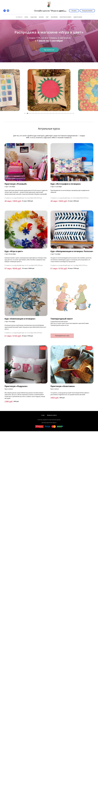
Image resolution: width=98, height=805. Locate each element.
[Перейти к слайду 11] (39, 113)
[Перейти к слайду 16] (47, 113)
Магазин (41, 17)
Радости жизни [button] (78, 17)
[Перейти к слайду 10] (38, 113)
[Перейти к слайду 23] (58, 113)
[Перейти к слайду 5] (30, 113)
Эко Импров (54, 17)
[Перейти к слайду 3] (27, 113)
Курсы (26, 17)
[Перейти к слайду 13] (42, 113)
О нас (42, 415)
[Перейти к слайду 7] (33, 113)
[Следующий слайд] (94, 90)
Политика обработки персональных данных (49, 419)
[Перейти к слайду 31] (70, 113)
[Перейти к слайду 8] (35, 113)
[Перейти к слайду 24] (59, 113)
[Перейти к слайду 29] (67, 113)
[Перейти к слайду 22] (56, 113)
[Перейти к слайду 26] (62, 113)
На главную (19, 17)
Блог (47, 17)
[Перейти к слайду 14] (44, 113)
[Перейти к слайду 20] (53, 113)
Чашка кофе (33, 17)
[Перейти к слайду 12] (41, 113)
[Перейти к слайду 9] (36, 113)
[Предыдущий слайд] (3, 90)
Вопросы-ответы (52, 415)
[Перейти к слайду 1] (24, 113)
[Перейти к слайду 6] (32, 113)
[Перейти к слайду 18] (50, 113)
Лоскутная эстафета (65, 17)
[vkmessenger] (8, 11)
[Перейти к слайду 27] (64, 113)
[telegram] (4, 11)
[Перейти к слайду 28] (65, 113)
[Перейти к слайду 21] (55, 113)
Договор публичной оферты (49, 422)
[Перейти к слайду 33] (73, 113)
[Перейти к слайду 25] (61, 113)
